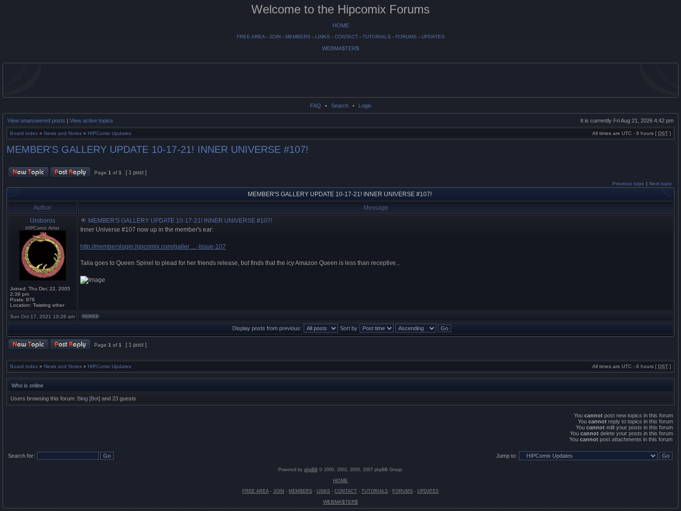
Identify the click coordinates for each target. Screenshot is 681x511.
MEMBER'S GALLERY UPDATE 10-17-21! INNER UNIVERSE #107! (157, 149)
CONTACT (346, 36)
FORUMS (406, 36)
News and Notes (63, 133)
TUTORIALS (376, 36)
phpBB (311, 469)
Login (364, 106)
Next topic (660, 183)
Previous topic (628, 183)
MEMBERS (298, 36)
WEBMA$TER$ (340, 48)
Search (339, 106)
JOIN (275, 36)
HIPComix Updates (109, 133)
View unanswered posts (36, 121)
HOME (341, 25)
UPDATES (433, 36)
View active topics (91, 121)
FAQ (315, 106)
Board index (24, 133)
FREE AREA (251, 36)
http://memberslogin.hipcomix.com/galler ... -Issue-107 (153, 246)
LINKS (322, 36)
